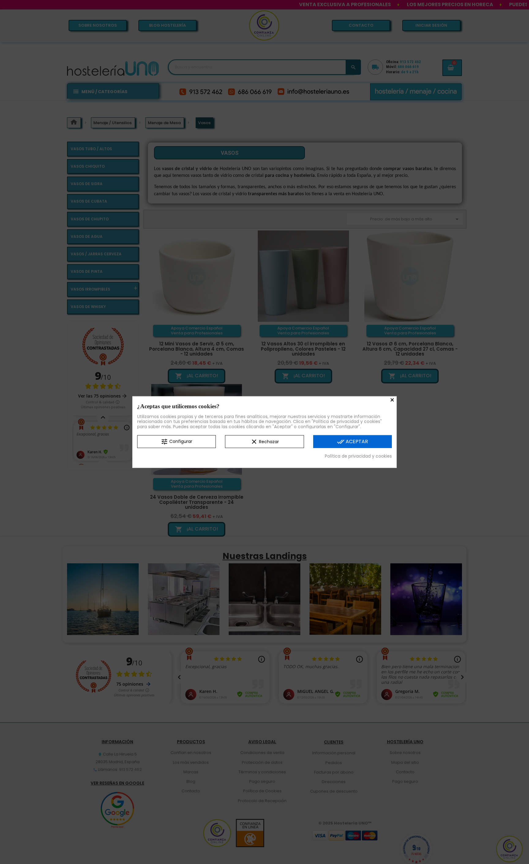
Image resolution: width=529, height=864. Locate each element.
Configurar (176, 441)
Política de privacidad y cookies (358, 456)
